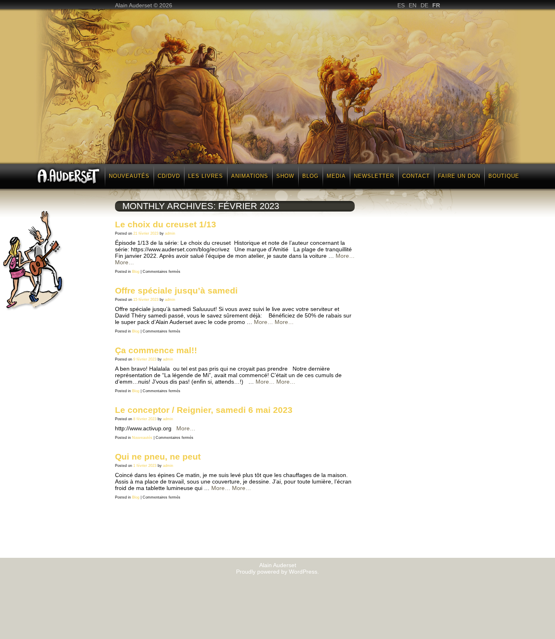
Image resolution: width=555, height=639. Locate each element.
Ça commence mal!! (156, 350)
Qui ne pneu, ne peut (158, 456)
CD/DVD (169, 176)
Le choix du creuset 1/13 (165, 224)
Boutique (503, 176)
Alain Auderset (277, 565)
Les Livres (205, 176)
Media (336, 176)
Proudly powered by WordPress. (277, 571)
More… (345, 256)
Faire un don (459, 176)
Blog (310, 176)
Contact (416, 176)
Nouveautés (129, 176)
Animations (249, 176)
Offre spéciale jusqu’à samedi (176, 290)
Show (285, 176)
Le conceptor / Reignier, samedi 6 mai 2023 (204, 409)
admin (170, 233)
